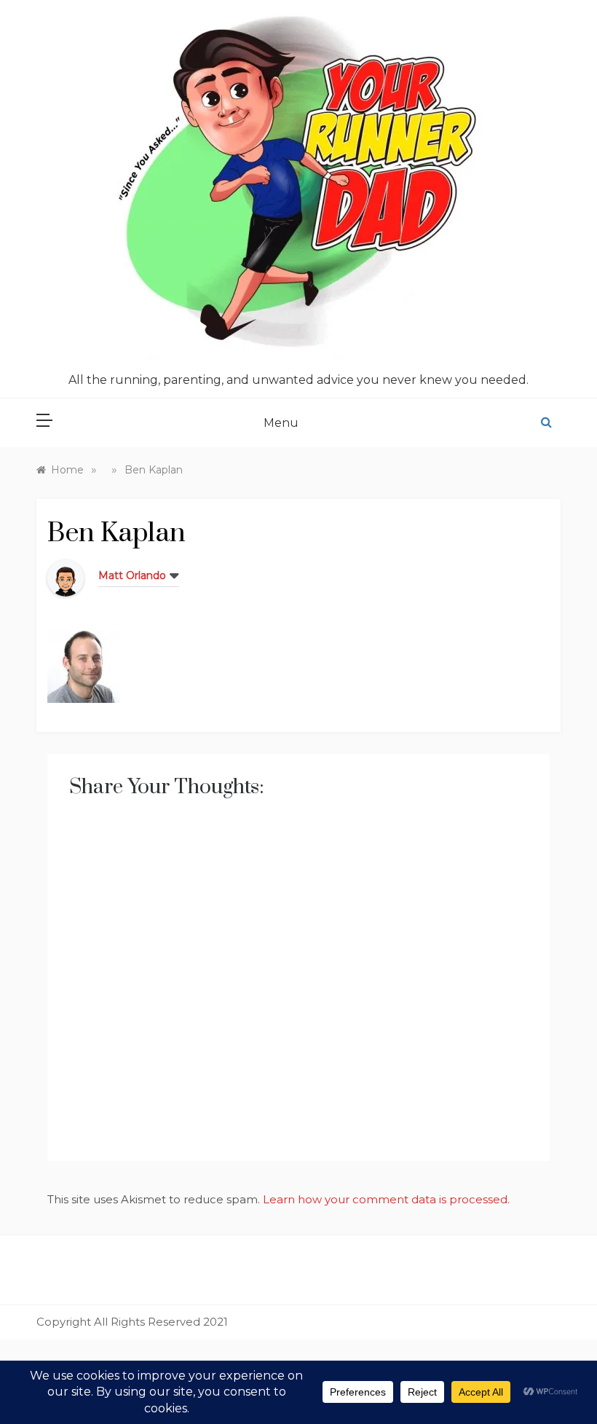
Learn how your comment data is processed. (386, 1199)
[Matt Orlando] (65, 577)
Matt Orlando (132, 575)
